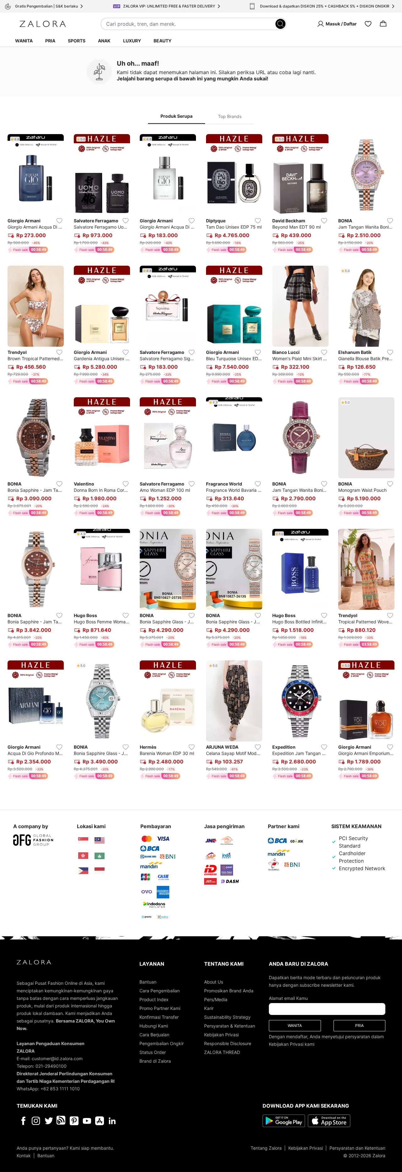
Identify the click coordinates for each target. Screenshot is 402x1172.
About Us (213, 982)
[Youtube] (86, 1121)
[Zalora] (42, 24)
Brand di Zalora (155, 1061)
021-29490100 (51, 1066)
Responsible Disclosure (227, 1043)
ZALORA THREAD (222, 1052)
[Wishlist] (368, 24)
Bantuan (147, 982)
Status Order (152, 1052)
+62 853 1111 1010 (60, 1088)
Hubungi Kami (153, 1025)
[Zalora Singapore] (83, 840)
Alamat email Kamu (288, 998)
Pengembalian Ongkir (161, 1043)
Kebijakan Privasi (221, 1034)
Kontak (24, 1155)
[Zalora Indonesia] (99, 871)
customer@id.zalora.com (57, 1058)
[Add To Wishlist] (59, 221)
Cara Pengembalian (159, 990)
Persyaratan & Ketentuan (229, 1025)
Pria (50, 40)
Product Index (154, 999)
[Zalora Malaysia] (99, 840)
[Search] (280, 24)
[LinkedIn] (112, 1121)
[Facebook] (23, 1121)
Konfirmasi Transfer (159, 1017)
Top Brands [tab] (230, 116)
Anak (104, 40)
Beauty (162, 40)
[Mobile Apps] (99, 1121)
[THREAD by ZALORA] (61, 1121)
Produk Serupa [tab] (176, 116)
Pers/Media (215, 999)
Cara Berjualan (154, 1034)
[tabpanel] (201, 458)
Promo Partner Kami (159, 1008)
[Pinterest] (74, 1121)
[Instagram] (36, 1121)
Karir (209, 1008)
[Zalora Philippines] (83, 871)
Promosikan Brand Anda (228, 990)
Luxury (132, 40)
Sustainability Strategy (227, 1017)
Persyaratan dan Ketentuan (357, 1148)
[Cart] (383, 24)
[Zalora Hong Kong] (83, 855)
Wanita (24, 40)
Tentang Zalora (266, 1148)
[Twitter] (48, 1121)
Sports (76, 40)
